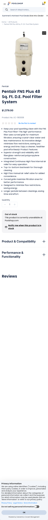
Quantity (6, 200)
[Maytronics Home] (15, 3)
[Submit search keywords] (6, 9)
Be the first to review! (27, 123)
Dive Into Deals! (36, 15)
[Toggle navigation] (4, 4)
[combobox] (24, 9)
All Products (12, 22)
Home (4, 22)
